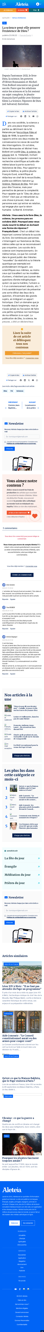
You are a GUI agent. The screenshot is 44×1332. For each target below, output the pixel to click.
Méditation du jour (18, 875)
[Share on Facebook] (21, 116)
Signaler (12, 599)
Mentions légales (22, 1308)
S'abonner (14, 1223)
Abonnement (22, 1264)
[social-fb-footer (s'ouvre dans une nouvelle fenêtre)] (20, 1289)
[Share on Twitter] (29, 116)
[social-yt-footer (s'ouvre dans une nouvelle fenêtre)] (16, 1289)
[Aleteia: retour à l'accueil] (22, 4)
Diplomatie (8, 1096)
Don (22, 1268)
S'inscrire (9, 449)
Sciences (19, 391)
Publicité (22, 1271)
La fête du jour (14, 858)
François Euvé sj (25, 35)
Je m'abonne (8, 10)
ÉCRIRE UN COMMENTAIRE (22, 575)
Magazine (22, 1261)
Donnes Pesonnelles (22, 1320)
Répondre (5, 599)
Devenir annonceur (22, 1312)
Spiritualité (5, 18)
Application (22, 1258)
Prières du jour (15, 883)
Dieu (5, 391)
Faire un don (22, 1300)
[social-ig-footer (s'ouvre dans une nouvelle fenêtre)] (28, 1289)
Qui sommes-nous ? (22, 1304)
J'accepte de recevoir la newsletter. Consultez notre (22, 442)
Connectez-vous (31, 358)
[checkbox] (5, 442)
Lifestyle (22, 1238)
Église (7, 1136)
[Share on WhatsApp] (37, 116)
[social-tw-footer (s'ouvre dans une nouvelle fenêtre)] (24, 1289)
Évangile (11, 866)
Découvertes (22, 1245)
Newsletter (22, 1255)
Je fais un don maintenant (17, 513)
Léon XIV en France (11, 964)
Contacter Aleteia (22, 1316)
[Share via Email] (33, 116)
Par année (22, 1281)
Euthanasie (8, 1014)
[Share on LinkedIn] (25, 116)
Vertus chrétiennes (19, 18)
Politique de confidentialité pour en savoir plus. (21, 443)
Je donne (21, 10)
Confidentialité (22, 1325)
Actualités (22, 1235)
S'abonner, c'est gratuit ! (22, 353)
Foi (12, 391)
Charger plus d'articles (22, 755)
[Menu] (7, 4)
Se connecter (28, 1223)
